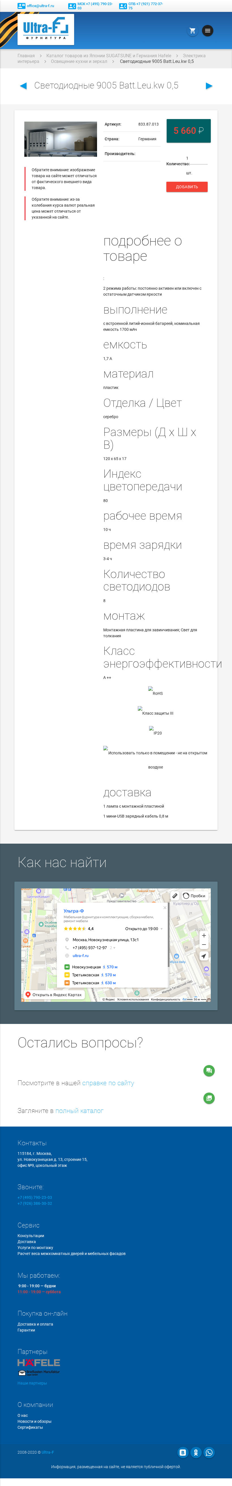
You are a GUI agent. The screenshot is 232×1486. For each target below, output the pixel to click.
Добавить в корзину (187, 188)
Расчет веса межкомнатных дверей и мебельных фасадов (72, 1253)
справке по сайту (108, 1083)
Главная (26, 55)
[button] (92, 122)
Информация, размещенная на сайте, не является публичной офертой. (116, 1466)
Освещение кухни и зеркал (79, 61)
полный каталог (79, 1111)
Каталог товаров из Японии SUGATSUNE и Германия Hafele (108, 55)
